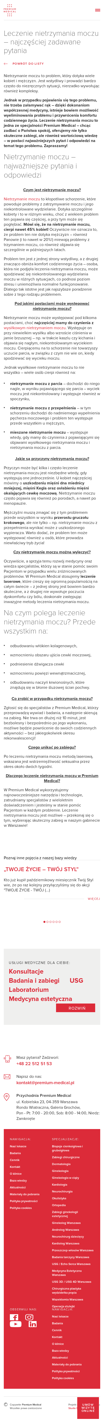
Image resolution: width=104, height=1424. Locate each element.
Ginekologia (60, 1171)
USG (76, 981)
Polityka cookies (21, 1208)
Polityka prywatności (24, 1201)
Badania (15, 1153)
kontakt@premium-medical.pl (45, 1083)
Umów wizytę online (88, 1408)
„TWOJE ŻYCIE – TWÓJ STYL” (41, 869)
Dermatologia (61, 1164)
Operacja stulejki (63, 1306)
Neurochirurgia (62, 1191)
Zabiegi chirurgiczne (66, 1157)
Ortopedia (59, 1205)
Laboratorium (29, 990)
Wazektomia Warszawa (67, 1299)
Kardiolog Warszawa (65, 1243)
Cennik (14, 1160)
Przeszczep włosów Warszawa (72, 1250)
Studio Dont (75, 1408)
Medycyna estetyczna (40, 999)
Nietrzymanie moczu (22, 199)
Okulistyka (59, 1198)
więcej (94, 899)
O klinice (16, 1173)
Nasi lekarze (18, 1146)
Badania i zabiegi (34, 981)
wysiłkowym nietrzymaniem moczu (35, 327)
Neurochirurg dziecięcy (68, 1236)
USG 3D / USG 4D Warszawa (71, 1282)
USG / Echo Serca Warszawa (71, 1264)
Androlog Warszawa (65, 1230)
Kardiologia (59, 1184)
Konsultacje (26, 972)
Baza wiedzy (18, 1180)
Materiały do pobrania (24, 1194)
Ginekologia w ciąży (65, 1178)
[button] (44, 922)
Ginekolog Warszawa (66, 1223)
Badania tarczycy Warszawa (70, 1257)
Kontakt (15, 1167)
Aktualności (18, 1187)
